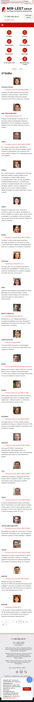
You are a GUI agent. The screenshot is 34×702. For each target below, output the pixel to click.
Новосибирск (16, 2)
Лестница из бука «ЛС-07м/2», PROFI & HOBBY (17, 500)
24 (3, 625)
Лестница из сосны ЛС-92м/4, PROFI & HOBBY (17, 445)
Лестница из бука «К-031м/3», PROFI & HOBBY (17, 528)
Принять (27, 689)
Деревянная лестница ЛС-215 (13, 116)
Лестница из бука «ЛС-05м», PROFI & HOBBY (17, 419)
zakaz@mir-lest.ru (9, 20)
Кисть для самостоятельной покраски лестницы (18, 366)
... (9, 622)
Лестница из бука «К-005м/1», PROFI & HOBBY (17, 473)
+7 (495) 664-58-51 (11, 16)
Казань (11, 2)
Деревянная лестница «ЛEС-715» (14, 263)
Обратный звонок (28, 16)
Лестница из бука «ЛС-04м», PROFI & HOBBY (17, 579)
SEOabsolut (27, 676)
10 (23, 622)
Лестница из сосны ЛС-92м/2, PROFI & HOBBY (17, 237)
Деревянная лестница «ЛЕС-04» (14, 316)
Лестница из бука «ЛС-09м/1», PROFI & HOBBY (17, 144)
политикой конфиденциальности (11, 697)
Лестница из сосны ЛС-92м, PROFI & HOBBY (17, 89)
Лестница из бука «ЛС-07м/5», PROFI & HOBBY (17, 552)
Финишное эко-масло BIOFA (13, 342)
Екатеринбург (5, 2)
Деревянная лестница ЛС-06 (13, 607)
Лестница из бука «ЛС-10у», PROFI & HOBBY (17, 393)
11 (26, 622)
